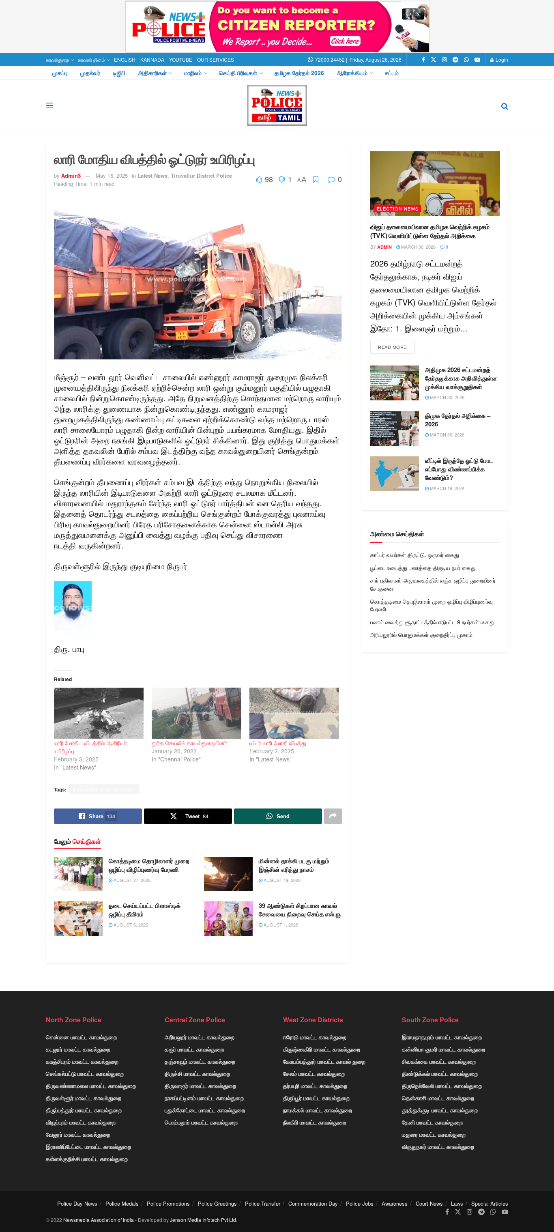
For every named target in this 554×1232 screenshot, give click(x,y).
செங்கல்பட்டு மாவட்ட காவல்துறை (85, 1073)
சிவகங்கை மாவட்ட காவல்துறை (439, 1061)
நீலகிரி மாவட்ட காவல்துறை (314, 1122)
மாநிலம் (193, 73)
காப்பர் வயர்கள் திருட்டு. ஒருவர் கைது (414, 554)
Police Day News (77, 1203)
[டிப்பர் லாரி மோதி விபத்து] (294, 713)
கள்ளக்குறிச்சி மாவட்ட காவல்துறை (87, 1159)
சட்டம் (392, 73)
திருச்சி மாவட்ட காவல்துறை (197, 1073)
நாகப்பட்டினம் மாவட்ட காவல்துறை (204, 1098)
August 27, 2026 (131, 880)
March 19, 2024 (446, 488)
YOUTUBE (180, 59)
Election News (398, 208)
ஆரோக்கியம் (352, 73)
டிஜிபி (119, 73)
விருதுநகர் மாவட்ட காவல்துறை (438, 1146)
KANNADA (152, 59)
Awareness (395, 1203)
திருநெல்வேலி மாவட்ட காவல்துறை (442, 1085)
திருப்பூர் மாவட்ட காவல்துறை (316, 1098)
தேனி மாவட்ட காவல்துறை (432, 1122)
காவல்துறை (57, 59)
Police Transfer (262, 1203)
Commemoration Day (313, 1203)
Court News (429, 1203)
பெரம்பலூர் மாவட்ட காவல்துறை (201, 1122)
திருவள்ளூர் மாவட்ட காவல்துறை (83, 1098)
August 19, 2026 (281, 880)
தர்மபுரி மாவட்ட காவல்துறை (315, 1085)
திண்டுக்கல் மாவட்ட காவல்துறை (440, 1073)
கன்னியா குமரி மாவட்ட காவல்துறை (443, 1049)
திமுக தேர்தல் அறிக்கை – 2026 (457, 419)
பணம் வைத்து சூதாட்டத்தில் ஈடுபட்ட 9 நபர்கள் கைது (432, 622)
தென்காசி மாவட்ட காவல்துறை (438, 1098)
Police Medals (122, 1203)
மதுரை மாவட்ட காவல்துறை (434, 1134)
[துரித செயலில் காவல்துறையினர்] (196, 713)
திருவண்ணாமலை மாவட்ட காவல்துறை (91, 1085)
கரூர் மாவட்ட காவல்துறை (194, 1049)
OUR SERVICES (215, 59)
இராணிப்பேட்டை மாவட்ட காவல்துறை (88, 1146)
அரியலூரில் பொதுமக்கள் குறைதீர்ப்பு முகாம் (421, 634)
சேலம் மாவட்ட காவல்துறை (314, 1073)
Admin (384, 247)
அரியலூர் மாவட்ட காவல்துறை (199, 1037)
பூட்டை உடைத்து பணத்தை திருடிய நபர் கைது (423, 567)
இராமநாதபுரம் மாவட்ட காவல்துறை (442, 1037)
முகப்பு (59, 73)
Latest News (152, 175)
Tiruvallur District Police (201, 175)
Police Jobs (360, 1203)
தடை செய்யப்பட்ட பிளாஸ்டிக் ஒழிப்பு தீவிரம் (144, 909)
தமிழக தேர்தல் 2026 (299, 73)
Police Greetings (217, 1203)
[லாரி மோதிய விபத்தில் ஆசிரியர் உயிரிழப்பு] (99, 713)
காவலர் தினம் (91, 59)
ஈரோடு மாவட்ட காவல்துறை (314, 1037)
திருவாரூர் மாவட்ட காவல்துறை (200, 1085)
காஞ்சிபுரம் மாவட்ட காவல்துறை (82, 1061)
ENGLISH (124, 59)
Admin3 (71, 175)
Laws (457, 1203)
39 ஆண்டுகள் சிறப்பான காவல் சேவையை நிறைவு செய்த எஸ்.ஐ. (300, 909)
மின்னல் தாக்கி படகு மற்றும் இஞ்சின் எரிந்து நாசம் (294, 865)
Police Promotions (168, 1203)
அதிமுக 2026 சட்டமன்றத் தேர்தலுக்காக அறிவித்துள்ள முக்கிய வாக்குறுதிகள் (461, 378)
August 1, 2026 (280, 924)
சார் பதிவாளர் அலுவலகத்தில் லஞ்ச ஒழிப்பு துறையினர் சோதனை (433, 584)
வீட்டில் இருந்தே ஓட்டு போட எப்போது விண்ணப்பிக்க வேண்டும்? (459, 469)
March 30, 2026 (418, 246)
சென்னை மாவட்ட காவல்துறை (81, 1037)
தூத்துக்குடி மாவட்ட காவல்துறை (440, 1110)
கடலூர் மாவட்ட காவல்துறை (78, 1049)
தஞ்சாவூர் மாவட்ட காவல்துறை (200, 1061)
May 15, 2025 (112, 175)
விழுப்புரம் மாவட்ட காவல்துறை (81, 1122)
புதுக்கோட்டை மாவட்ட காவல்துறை (205, 1110)
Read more (392, 347)
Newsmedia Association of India (98, 1219)
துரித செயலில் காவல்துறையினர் (189, 743)
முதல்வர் (90, 73)
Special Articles (489, 1203)
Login (501, 59)
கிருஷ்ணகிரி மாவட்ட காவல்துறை (321, 1049)
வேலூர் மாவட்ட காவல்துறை (78, 1134)
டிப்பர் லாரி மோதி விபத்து (277, 743)
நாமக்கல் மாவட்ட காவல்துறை (317, 1110)
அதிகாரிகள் (152, 73)
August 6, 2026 (130, 924)
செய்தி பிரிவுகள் (238, 73)
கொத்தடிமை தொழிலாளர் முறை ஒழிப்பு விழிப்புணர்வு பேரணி (149, 865)
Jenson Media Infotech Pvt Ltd (203, 1219)
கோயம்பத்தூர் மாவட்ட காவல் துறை (324, 1061)
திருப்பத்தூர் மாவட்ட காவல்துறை (84, 1110)
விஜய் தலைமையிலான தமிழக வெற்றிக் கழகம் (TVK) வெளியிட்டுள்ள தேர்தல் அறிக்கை (430, 231)
